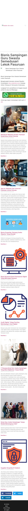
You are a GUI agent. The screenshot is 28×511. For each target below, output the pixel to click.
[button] (6, 493)
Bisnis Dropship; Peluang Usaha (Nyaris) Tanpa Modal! (11, 233)
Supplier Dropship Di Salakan (10, 468)
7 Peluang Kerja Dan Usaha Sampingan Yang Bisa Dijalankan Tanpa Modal (14, 369)
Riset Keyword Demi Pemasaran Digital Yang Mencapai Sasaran (14, 277)
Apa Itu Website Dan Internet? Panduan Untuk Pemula (11, 189)
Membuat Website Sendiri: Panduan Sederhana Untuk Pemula (13, 135)
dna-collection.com (14, 83)
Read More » (4, 156)
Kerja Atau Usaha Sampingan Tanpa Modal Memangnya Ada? (13, 423)
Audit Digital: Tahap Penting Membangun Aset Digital (10, 323)
